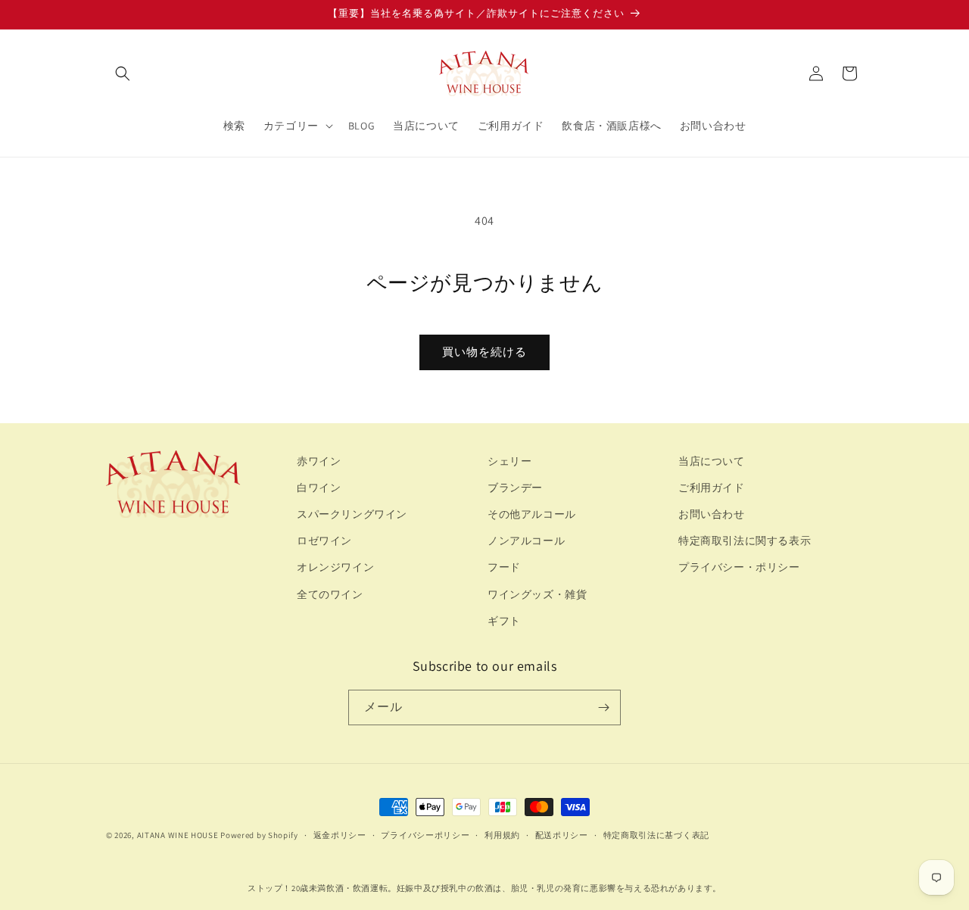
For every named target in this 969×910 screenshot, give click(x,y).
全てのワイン (330, 594)
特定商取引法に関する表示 (744, 540)
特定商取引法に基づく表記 (656, 835)
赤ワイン (319, 461)
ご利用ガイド (711, 487)
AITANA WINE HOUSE (178, 835)
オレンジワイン (335, 567)
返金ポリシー (339, 835)
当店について (711, 461)
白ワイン (319, 487)
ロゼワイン (324, 540)
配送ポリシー (561, 835)
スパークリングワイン (352, 514)
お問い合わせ (711, 514)
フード (504, 567)
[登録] (603, 707)
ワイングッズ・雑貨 (537, 594)
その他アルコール (532, 514)
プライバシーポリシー (425, 835)
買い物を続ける (484, 351)
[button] (122, 73)
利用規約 (502, 835)
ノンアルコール (526, 540)
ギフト (504, 621)
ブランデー (515, 487)
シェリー (509, 461)
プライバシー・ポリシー (739, 567)
